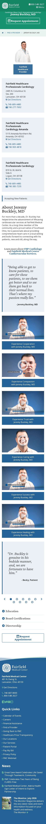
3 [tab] (23, 599)
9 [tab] (32, 602)
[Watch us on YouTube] (8, 702)
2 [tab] (17, 599)
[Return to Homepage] (2, 33)
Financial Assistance (12, 723)
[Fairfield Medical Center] (11, 6)
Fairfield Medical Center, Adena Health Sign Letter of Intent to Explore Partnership (22, 788)
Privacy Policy (9, 754)
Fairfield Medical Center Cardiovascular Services (24, 252)
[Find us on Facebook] (3, 702)
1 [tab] (11, 599)
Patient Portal (9, 746)
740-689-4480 (14, 104)
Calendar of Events (12, 715)
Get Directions (14, 99)
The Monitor (20, 812)
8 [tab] (26, 602)
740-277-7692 (14, 107)
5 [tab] (35, 599)
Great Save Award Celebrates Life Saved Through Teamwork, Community (23, 774)
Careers (7, 719)
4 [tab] (29, 599)
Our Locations (10, 738)
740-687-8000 (10, 692)
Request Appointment (24, 21)
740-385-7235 (14, 186)
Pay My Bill (8, 750)
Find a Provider (13, 33)
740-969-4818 (14, 147)
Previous (4, 599)
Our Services (9, 742)
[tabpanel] (23, 568)
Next (41, 599)
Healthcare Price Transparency (18, 735)
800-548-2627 (37, 4)
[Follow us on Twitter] (6, 702)
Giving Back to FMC (12, 731)
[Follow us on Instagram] (11, 702)
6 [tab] (14, 602)
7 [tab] (20, 602)
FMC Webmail (9, 758)
